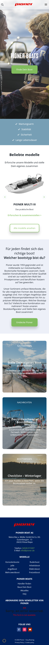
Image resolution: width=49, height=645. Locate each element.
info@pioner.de (27, 550)
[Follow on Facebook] (19, 629)
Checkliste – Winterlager (24, 476)
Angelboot (12, 569)
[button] (4, 640)
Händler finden (24, 584)
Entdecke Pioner (24, 322)
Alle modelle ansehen (24, 228)
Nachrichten (24, 345)
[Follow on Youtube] (30, 629)
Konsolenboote (12, 562)
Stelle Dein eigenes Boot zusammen (24, 364)
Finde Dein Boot (24, 69)
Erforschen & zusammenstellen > (24, 215)
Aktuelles (24, 590)
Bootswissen (24, 458)
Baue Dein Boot (24, 587)
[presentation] (4, 197)
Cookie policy (29, 642)
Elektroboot (34, 569)
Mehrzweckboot (12, 572)
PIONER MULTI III (24, 204)
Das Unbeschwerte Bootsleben (24, 420)
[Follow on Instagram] (24, 629)
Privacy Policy (19, 642)
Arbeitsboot (34, 565)
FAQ (24, 594)
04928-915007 (28, 548)
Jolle (12, 565)
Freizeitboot (34, 572)
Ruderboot (34, 562)
